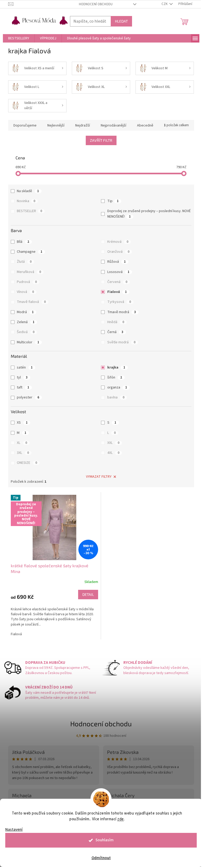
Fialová (117, 292)
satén (25, 367)
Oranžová (118, 251)
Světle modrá (121, 342)
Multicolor (28, 342)
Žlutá (24, 261)
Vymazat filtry (99, 476)
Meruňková (29, 272)
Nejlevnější (55, 125)
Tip (113, 201)
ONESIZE (27, 462)
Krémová (117, 241)
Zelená (25, 322)
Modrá (25, 312)
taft (23, 387)
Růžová (116, 261)
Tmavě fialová (31, 301)
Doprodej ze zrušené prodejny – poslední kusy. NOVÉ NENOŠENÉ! (149, 213)
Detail (88, 594)
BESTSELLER (29, 211)
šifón (114, 377)
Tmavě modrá (121, 312)
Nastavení (14, 830)
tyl (22, 377)
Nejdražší (82, 125)
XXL (113, 442)
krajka (116, 367)
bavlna (115, 397)
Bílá (23, 241)
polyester (28, 397)
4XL (113, 452)
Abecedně (145, 125)
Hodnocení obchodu (96, 4)
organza (117, 387)
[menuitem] (18, 38)
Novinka (26, 201)
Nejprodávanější (113, 125)
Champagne (29, 251)
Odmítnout (101, 858)
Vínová (25, 292)
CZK (164, 4)
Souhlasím (104, 840)
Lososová (118, 272)
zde (120, 819)
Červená (117, 282)
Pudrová (27, 282)
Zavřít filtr (101, 140)
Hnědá (115, 322)
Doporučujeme (25, 125)
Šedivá (25, 332)
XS (22, 422)
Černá (115, 332)
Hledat (121, 21)
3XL (23, 452)
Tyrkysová (119, 301)
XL (22, 442)
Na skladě (28, 191)
